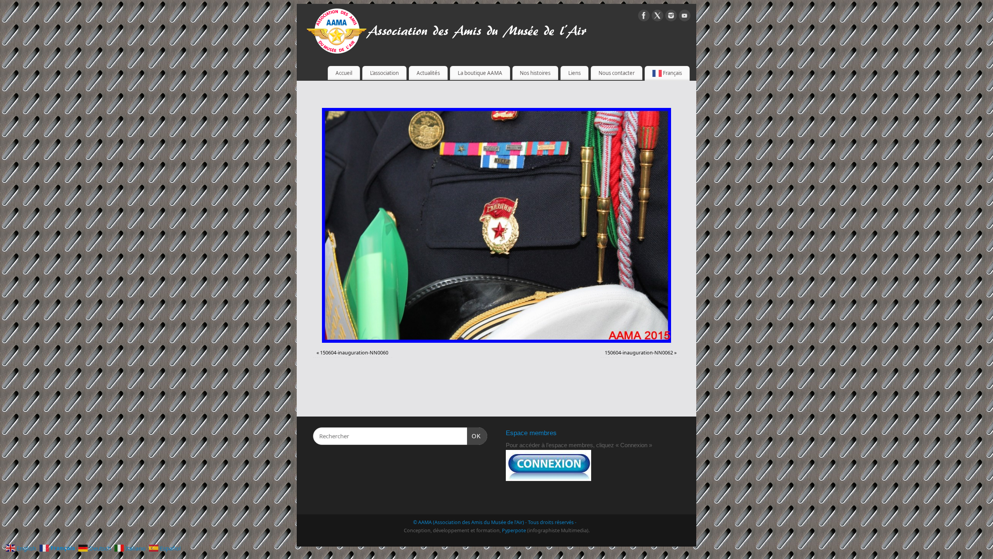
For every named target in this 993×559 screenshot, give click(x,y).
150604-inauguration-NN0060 (354, 352)
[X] (657, 17)
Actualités (428, 72)
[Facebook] (644, 17)
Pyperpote (514, 530)
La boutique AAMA (480, 72)
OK (474, 435)
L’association (384, 72)
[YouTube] (684, 17)
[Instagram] (671, 17)
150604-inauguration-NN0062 (639, 352)
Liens (574, 72)
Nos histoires (535, 72)
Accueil (344, 72)
